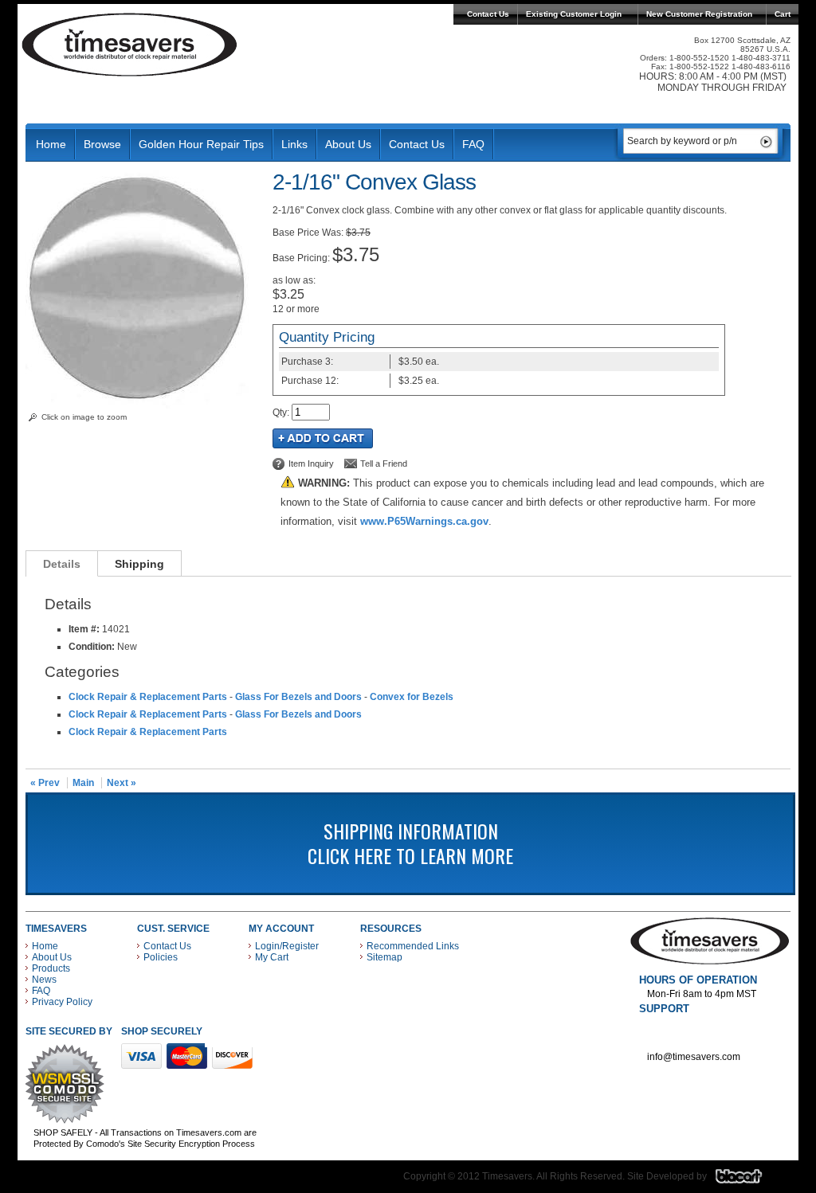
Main (83, 782)
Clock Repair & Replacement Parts (148, 696)
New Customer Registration (699, 14)
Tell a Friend (383, 463)
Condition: (92, 646)
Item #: (85, 629)
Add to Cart (323, 438)
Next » (121, 782)
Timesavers (130, 44)
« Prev (45, 782)
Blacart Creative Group (749, 1180)
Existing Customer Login (574, 14)
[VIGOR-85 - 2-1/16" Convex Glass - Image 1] (141, 405)
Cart (782, 14)
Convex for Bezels (411, 696)
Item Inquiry (311, 463)
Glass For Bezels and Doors (298, 696)
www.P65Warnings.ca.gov (424, 521)
